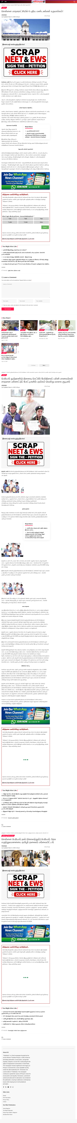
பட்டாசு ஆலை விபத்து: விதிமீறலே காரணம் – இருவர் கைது (17, 257)
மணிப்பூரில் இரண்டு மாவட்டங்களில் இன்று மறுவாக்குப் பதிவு (18, 1018)
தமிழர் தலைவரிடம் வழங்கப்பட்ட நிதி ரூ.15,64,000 (15, 1021)
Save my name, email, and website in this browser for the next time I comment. (20, 305)
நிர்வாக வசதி (17, 270)
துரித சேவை (11, 270)
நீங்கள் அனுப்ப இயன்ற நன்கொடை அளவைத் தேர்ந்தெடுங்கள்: (18, 216)
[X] (6, 1087)
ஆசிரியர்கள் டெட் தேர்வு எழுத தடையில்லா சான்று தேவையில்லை (19, 1024)
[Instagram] (10, 1087)
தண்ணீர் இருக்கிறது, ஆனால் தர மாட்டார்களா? (15, 250)
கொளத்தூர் (10, 1030)
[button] (3, 2)
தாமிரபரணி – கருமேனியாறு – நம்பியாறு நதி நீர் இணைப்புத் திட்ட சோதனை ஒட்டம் (47, 334)
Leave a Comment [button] (7, 826)
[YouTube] (8, 1087)
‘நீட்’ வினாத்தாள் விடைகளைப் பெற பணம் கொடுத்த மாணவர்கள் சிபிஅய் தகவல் (23, 1016)
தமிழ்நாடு (4, 7)
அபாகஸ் (10, 817)
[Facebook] (3, 1087)
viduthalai (4, 14)
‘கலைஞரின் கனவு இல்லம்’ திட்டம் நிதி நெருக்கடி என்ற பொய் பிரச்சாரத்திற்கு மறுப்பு (28, 334)
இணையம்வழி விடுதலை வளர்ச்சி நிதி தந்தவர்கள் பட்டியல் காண (18, 238)
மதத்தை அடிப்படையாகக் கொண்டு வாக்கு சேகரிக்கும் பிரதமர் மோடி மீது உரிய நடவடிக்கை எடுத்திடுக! (66, 334)
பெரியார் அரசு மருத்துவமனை (20, 1030)
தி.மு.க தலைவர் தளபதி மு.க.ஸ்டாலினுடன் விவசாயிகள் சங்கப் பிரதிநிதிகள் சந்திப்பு (9, 357)
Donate (45, 227)
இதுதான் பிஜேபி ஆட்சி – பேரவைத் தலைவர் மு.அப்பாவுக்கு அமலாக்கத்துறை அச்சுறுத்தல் (25, 811)
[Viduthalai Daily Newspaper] (38, 1)
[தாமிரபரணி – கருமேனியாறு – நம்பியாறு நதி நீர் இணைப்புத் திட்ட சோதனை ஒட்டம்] (48, 325)
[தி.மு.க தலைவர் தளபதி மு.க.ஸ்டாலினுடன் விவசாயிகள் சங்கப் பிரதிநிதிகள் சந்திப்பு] (10, 348)
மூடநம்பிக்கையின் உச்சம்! (33, 131)
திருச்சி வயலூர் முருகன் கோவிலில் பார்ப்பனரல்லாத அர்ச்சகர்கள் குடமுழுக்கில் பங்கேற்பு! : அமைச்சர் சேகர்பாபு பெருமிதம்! (35, 135)
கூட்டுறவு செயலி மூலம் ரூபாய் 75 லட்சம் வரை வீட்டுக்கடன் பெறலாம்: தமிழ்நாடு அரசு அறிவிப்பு (26, 264)
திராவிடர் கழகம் (11, 835)
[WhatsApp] (13, 1087)
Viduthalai (4, 845)
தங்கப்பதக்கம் (15, 817)
